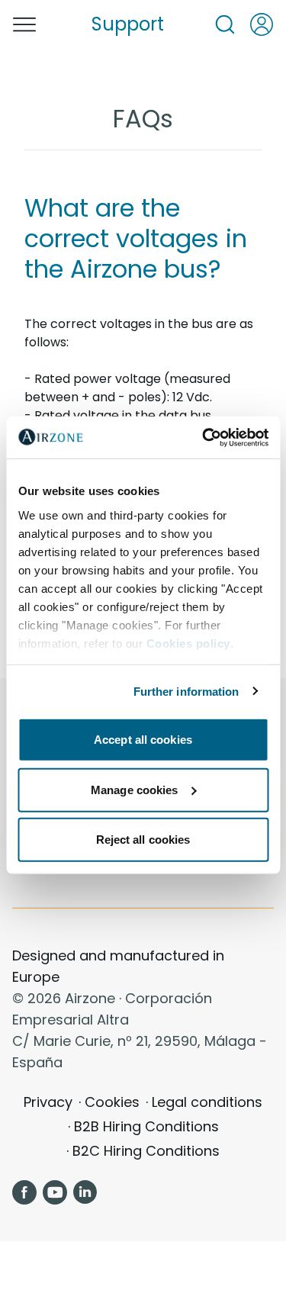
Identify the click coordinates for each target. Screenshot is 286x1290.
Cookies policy (188, 642)
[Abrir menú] (24, 24)
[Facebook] (24, 1192)
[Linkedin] (85, 1192)
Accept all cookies (143, 739)
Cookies (112, 1101)
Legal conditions (207, 1101)
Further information (186, 690)
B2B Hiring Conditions (146, 1126)
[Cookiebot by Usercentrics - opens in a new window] (203, 437)
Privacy (48, 1101)
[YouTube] (55, 1192)
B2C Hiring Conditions (146, 1150)
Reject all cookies (143, 839)
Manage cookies (134, 789)
